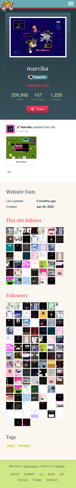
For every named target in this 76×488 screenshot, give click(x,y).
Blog (51, 474)
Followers (17, 295)
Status (23, 480)
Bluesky (60, 466)
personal (24, 445)
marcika (25, 127)
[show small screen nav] (71, 3)
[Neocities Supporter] (38, 77)
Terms (37, 480)
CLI (41, 474)
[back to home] (7, 5)
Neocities (14, 466)
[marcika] (10, 129)
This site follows (23, 220)
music (10, 445)
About (15, 474)
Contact (52, 480)
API (61, 474)
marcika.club (38, 85)
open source (31, 466)
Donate (29, 474)
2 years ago (22, 131)
